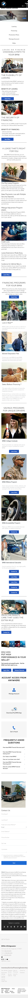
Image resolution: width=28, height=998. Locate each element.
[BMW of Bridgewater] (11, 3)
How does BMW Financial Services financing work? (12, 763)
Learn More (6, 274)
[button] (2, 16)
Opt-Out (12, 992)
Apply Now (8, 98)
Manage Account (14, 39)
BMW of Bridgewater (5, 988)
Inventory (4, 968)
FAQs (14, 43)
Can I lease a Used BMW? (9, 756)
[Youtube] (7, 959)
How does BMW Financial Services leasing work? (12, 752)
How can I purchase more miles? (11, 759)
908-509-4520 (8, 953)
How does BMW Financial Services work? (14, 747)
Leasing (14, 26)
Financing (14, 31)
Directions (22, 972)
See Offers (7, 139)
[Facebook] (1, 959)
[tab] (14, 748)
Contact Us (14, 532)
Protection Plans (14, 35)
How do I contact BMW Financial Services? (11, 767)
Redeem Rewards (19, 670)
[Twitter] (5, 959)
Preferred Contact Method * (8, 824)
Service (10, 968)
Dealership (24, 968)
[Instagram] (3, 959)
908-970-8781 (7, 951)
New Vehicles (4, 970)
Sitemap (6, 991)
